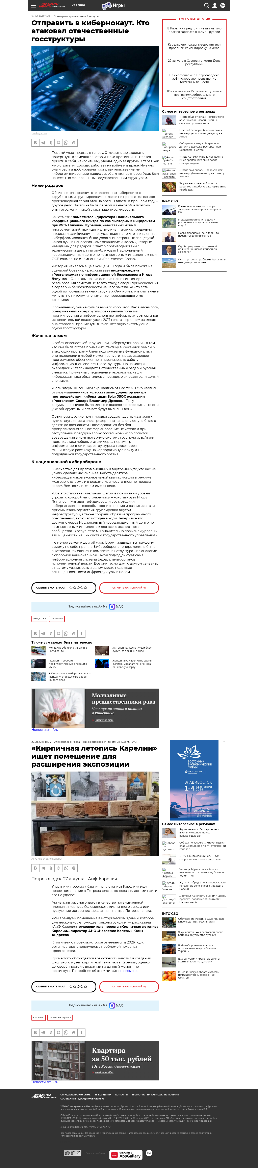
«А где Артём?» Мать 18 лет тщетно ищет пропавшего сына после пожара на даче (201, 160)
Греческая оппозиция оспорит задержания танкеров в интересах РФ (199, 209)
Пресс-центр (103, 1094)
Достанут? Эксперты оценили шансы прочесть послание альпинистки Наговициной (202, 899)
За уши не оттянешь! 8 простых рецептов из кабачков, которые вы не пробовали (202, 186)
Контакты (121, 1094)
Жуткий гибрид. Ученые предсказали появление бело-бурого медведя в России (202, 885)
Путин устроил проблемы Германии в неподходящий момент (202, 261)
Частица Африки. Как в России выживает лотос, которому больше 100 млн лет (201, 872)
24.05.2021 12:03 (40, 16)
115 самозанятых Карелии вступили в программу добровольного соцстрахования (194, 95)
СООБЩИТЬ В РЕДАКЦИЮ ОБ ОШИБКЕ (82, 1098)
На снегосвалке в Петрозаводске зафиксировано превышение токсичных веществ (194, 79)
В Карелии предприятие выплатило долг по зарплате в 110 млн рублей (194, 30)
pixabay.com (39, 133)
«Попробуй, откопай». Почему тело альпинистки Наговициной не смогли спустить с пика (201, 120)
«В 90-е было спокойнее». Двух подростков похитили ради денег (200, 857)
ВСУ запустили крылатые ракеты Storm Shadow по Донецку (199, 960)
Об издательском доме (75, 1094)
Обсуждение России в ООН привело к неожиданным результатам (201, 920)
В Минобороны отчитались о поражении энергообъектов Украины (197, 948)
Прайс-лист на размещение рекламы (155, 1094)
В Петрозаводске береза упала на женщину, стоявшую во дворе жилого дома (70, 676)
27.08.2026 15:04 (41, 741)
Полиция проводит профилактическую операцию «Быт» (68, 664)
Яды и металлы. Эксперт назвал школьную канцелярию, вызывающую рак (199, 832)
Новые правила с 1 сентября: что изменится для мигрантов (198, 234)
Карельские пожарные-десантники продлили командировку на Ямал (194, 46)
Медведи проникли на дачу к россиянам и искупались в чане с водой (199, 222)
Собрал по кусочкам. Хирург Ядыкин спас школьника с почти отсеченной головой (202, 846)
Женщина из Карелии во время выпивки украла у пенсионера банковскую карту (132, 664)
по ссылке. (129, 971)
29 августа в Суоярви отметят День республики (194, 62)
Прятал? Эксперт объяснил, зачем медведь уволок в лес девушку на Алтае (200, 133)
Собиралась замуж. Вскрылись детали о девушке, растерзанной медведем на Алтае (200, 146)
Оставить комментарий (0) (129, 588)
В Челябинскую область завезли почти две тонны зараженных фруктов (198, 975)
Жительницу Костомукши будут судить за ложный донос (132, 649)
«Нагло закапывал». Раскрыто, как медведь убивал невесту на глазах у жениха (202, 173)
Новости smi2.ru (44, 730)
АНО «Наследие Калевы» (47, 858)
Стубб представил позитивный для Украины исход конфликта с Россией (197, 249)
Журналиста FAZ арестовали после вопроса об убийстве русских (200, 933)
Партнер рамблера (95, 1153)
